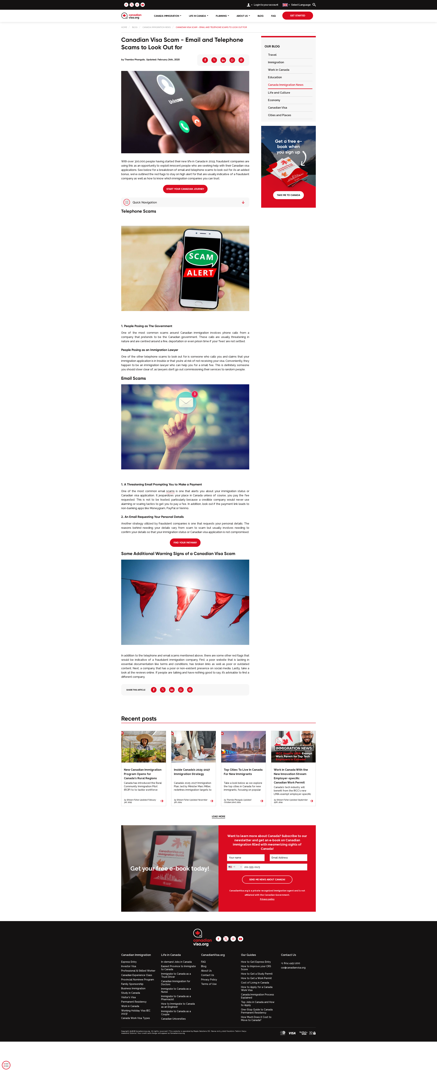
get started (297, 15)
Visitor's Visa (128, 997)
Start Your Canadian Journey (185, 188)
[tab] (290, 55)
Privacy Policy (209, 979)
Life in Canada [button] (171, 955)
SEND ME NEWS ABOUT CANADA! (267, 879)
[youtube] (142, 4)
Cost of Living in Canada (255, 982)
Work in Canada (278, 69)
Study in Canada (130, 992)
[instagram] (137, 4)
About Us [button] (242, 15)
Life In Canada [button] (198, 15)
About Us (206, 970)
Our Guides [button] (248, 955)
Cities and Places (279, 115)
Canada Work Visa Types (135, 1018)
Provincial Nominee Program (137, 979)
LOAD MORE (218, 816)
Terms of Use (209, 984)
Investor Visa (128, 966)
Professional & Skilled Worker (138, 970)
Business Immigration (133, 988)
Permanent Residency (134, 1001)
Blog (261, 15)
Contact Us (207, 975)
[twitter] (132, 4)
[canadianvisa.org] (131, 16)
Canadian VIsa (277, 107)
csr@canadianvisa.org (293, 967)
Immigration (276, 62)
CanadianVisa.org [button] (213, 955)
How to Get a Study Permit (257, 973)
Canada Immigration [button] (167, 15)
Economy (274, 100)
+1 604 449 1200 (290, 963)
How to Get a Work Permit (256, 978)
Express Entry (129, 961)
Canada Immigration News (285, 84)
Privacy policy (267, 899)
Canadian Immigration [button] (136, 955)
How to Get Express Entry (256, 961)
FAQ (273, 15)
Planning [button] (221, 15)
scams (170, 491)
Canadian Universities (173, 1018)
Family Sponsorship (132, 984)
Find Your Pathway (185, 542)
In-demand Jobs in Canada (176, 961)
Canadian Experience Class (136, 975)
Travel (272, 54)
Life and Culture (279, 92)
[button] (264, 55)
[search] (314, 5)
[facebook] (126, 4)
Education (275, 77)
